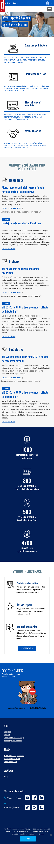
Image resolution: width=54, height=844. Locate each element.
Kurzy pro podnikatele (35, 45)
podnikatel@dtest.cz (11, 807)
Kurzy (6, 776)
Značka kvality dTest (35, 74)
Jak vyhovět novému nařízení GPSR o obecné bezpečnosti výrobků (25, 358)
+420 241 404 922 (14, 797)
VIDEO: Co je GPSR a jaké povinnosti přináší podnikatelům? (25, 309)
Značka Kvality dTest (12, 758)
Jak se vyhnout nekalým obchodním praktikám (20, 271)
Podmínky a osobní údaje (14, 737)
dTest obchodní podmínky (32, 103)
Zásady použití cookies (13, 740)
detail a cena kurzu (11, 208)
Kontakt (7, 734)
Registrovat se (27, 648)
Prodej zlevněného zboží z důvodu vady (22, 223)
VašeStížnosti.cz (32, 131)
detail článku (8, 248)
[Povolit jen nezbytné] (51, 835)
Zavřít (27, 838)
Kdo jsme (7, 731)
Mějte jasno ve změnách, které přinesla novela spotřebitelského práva (23, 189)
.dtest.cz (11, 3)
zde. (42, 834)
